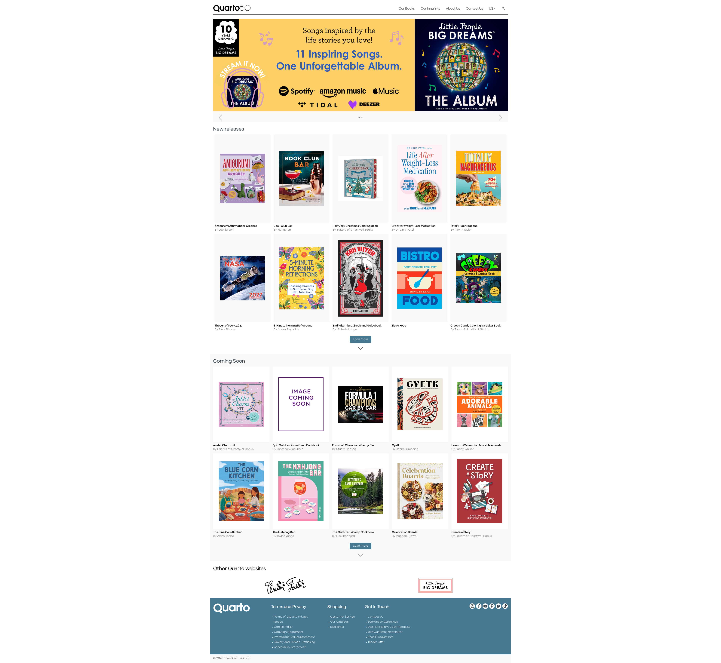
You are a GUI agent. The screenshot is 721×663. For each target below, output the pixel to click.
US (491, 8)
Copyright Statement (288, 632)
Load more (362, 339)
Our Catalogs (339, 622)
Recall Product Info (380, 637)
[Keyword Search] (503, 8)
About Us (453, 8)
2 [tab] (361, 117)
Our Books (407, 8)
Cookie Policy (283, 627)
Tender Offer (376, 642)
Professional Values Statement (294, 637)
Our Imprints (430, 8)
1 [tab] (359, 117)
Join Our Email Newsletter (385, 632)
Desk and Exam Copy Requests (389, 627)
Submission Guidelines (383, 622)
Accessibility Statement (290, 647)
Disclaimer (337, 627)
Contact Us (474, 8)
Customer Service (342, 616)
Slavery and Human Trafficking (294, 642)
